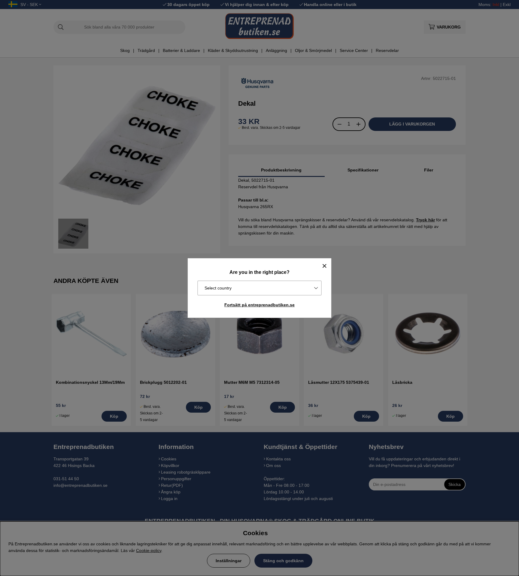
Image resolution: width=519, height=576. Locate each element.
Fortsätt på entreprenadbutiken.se (259, 304)
